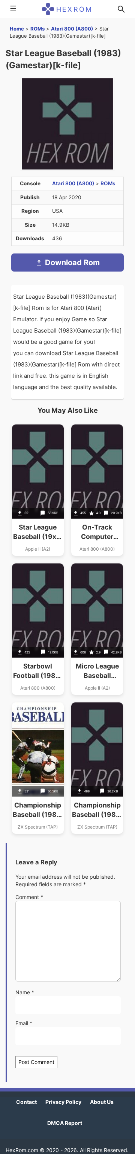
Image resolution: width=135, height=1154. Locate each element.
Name (24, 992)
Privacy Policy (63, 1102)
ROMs (37, 29)
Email (23, 1023)
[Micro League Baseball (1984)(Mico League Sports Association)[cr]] (97, 629)
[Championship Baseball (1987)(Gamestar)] (38, 768)
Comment (29, 897)
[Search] (121, 9)
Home (17, 29)
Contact (26, 1102)
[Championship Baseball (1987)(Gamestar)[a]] (97, 768)
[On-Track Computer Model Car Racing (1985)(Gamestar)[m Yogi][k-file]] (97, 490)
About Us (102, 1102)
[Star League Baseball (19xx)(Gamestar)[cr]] (38, 490)
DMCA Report (64, 1123)
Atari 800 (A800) (72, 29)
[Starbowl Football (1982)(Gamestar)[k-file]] (38, 629)
